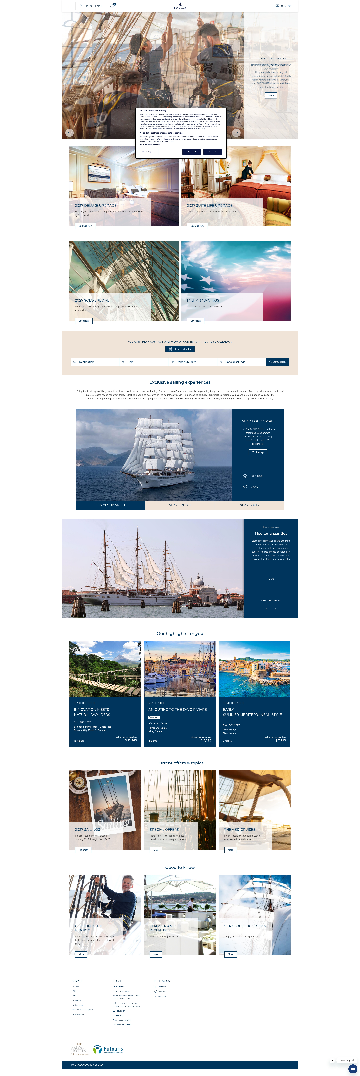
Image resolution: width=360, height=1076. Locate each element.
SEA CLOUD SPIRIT (110, 505)
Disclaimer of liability (122, 1020)
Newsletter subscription (82, 1009)
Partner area (77, 1005)
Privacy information (121, 991)
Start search (279, 361)
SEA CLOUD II (180, 505)
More (271, 95)
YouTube (162, 996)
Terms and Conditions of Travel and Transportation (126, 997)
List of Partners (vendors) (150, 144)
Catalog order (78, 1014)
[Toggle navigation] (69, 6)
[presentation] (69, 133)
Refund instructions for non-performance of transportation (126, 1004)
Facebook (162, 986)
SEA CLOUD (249, 505)
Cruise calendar (182, 349)
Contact (75, 986)
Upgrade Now (85, 226)
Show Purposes (149, 152)
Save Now (84, 320)
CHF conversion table (122, 1025)
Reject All (192, 152)
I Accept (213, 152)
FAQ (74, 991)
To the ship (258, 452)
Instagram (162, 991)
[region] (181, 133)
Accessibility (118, 1015)
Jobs (74, 996)
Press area (76, 1000)
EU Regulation (119, 1011)
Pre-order (83, 850)
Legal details (118, 986)
